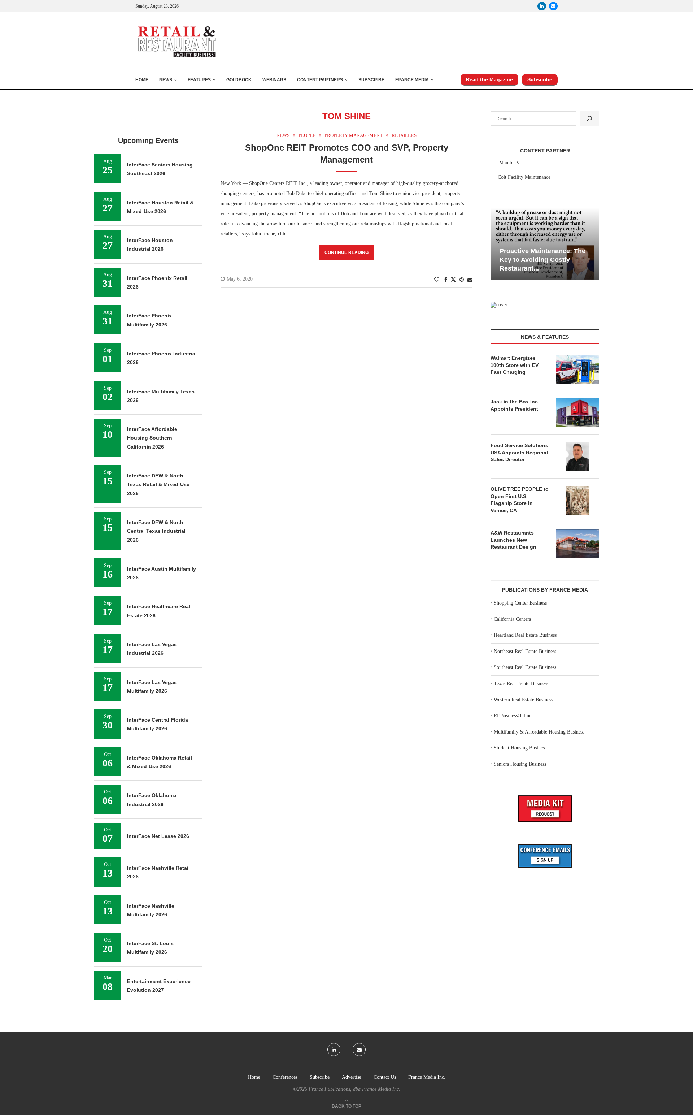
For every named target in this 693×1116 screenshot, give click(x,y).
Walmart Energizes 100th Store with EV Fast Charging (515, 365)
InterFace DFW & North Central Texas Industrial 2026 (156, 531)
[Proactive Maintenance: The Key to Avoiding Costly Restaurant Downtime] (545, 244)
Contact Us (385, 1077)
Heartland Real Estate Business (525, 635)
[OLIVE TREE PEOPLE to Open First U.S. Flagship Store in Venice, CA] (577, 500)
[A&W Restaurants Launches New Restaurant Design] (577, 543)
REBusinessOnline (512, 715)
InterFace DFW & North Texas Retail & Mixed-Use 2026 (158, 484)
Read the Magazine (489, 79)
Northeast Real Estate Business (525, 651)
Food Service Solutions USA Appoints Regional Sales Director (519, 452)
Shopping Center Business (520, 603)
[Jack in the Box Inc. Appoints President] (577, 412)
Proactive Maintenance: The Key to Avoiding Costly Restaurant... (542, 259)
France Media (412, 79)
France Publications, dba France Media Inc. (354, 1089)
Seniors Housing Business (520, 764)
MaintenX (509, 162)
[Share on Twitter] (453, 279)
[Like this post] (436, 280)
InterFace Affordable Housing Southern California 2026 (152, 438)
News (165, 79)
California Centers (512, 619)
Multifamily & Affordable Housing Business (539, 732)
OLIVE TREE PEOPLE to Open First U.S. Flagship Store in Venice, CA (520, 499)
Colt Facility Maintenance (524, 177)
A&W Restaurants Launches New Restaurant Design (513, 540)
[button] (497, 243)
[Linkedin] (541, 6)
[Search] (589, 118)
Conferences (285, 1077)
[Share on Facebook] (445, 280)
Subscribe (371, 79)
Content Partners (320, 79)
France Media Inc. (426, 1077)
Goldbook (239, 79)
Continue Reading (346, 252)
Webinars (274, 79)
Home (141, 79)
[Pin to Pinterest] (461, 280)
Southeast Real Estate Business (525, 667)
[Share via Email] (469, 280)
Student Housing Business (520, 748)
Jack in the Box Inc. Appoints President (515, 405)
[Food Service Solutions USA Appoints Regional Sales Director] (577, 456)
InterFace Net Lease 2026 (158, 836)
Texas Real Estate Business (521, 683)
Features (199, 79)
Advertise (351, 1077)
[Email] (553, 6)
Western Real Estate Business (523, 699)
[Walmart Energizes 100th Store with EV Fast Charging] (577, 369)
